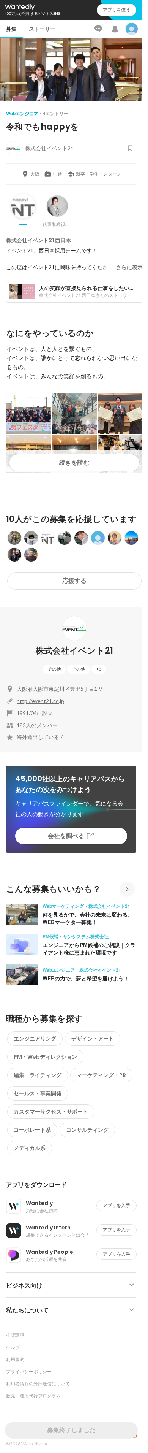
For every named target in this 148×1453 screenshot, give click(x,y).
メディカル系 (30, 1148)
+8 (98, 669)
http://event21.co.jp (40, 701)
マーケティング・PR (101, 1075)
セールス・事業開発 (37, 1093)
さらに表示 (129, 267)
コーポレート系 (32, 1130)
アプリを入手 (116, 1205)
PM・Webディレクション (45, 1057)
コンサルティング (87, 1130)
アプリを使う (116, 9)
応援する (74, 580)
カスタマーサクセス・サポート (51, 1111)
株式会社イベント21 (74, 651)
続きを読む (74, 462)
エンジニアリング (35, 1038)
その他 (54, 669)
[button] (74, 1185)
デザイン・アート (92, 1038)
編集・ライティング (37, 1075)
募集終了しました (71, 1430)
